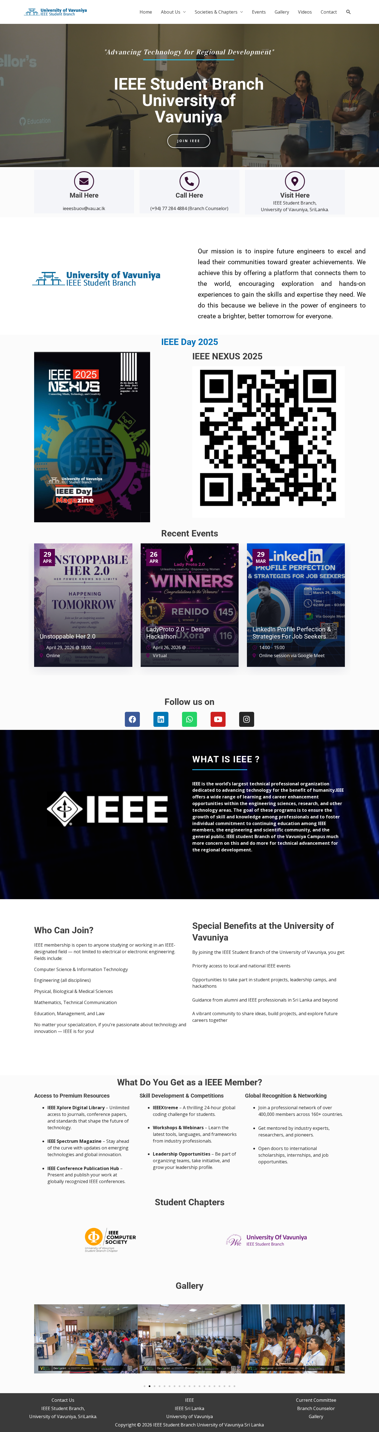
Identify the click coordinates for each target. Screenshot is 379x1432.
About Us (170, 12)
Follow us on (189, 702)
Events (259, 12)
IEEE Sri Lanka (189, 1408)
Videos (305, 12)
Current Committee (316, 1400)
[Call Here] (189, 181)
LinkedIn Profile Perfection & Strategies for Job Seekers (291, 633)
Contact (329, 12)
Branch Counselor (316, 1408)
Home (146, 12)
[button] (349, 12)
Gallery (282, 12)
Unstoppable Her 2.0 (67, 636)
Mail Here (84, 195)
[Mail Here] (84, 181)
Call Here (189, 195)
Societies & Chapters (216, 12)
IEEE (189, 1400)
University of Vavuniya (189, 1416)
